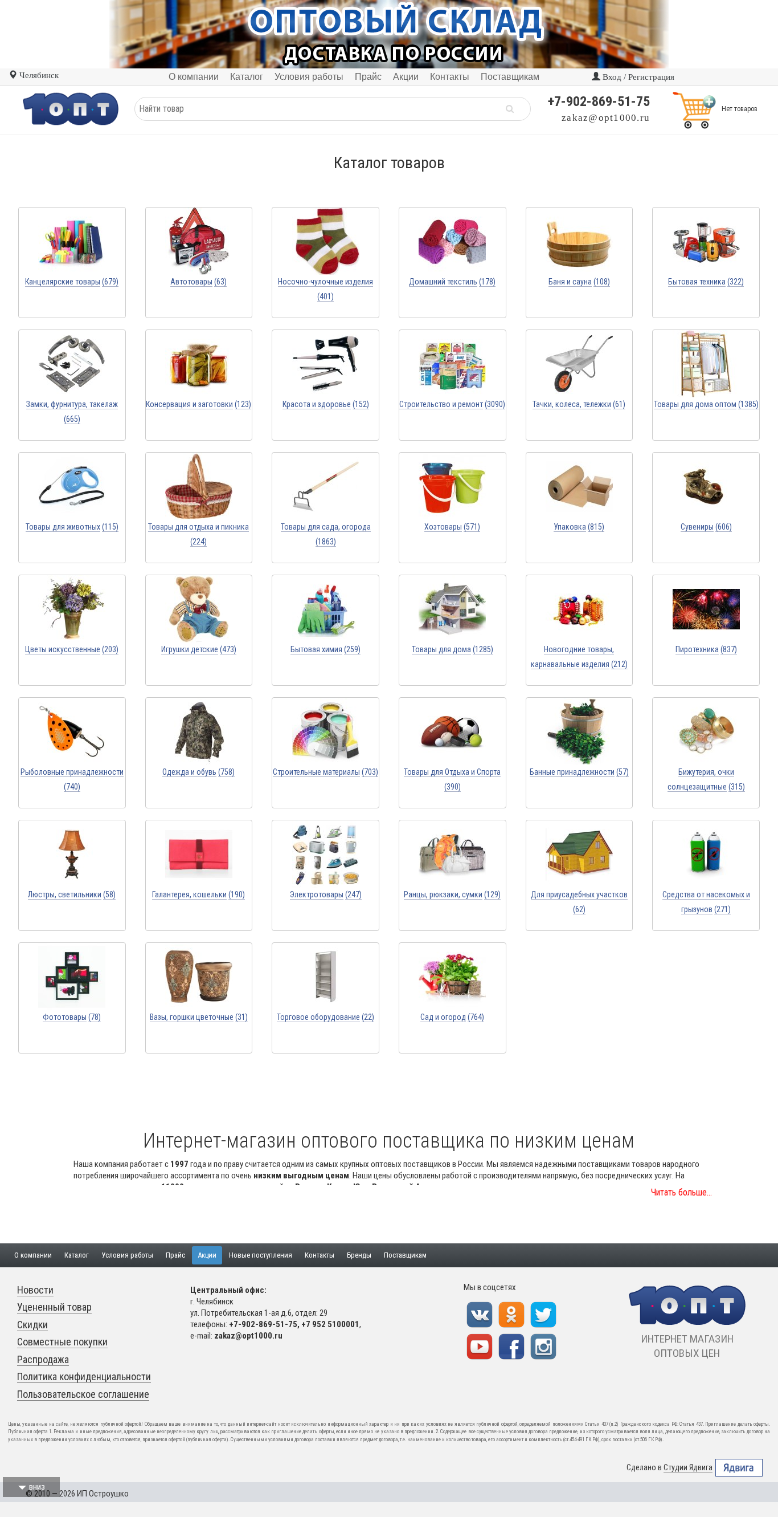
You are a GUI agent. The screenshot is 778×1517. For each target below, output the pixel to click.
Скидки (32, 1325)
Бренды (359, 1255)
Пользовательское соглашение (83, 1394)
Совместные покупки (62, 1342)
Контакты (319, 1255)
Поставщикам (405, 1255)
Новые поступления (260, 1255)
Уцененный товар (54, 1307)
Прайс (175, 1255)
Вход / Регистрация (637, 77)
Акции (207, 1255)
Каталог (76, 1255)
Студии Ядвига (688, 1467)
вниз (37, 1487)
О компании (33, 1255)
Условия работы (127, 1255)
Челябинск (38, 75)
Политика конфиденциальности (84, 1376)
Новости (35, 1290)
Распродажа (43, 1359)
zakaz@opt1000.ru (606, 117)
